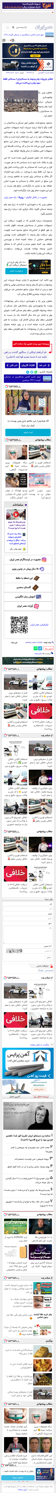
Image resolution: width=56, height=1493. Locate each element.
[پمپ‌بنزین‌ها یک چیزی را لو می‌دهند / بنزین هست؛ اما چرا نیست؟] (16, 514)
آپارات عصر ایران (25, 606)
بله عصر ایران (10, 197)
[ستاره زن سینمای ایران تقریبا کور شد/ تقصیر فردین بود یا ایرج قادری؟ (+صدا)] (28, 1115)
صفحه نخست (49, 73)
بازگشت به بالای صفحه (40, 1044)
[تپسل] (6, 386)
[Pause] (8, 412)
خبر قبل (13, 365)
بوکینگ (40, 970)
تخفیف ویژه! (18, 1477)
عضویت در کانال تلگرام (36, 197)
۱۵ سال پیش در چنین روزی (25, 569)
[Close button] (53, 1465)
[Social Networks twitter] (31, 372)
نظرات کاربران (28, 365)
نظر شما (49, 899)
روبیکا (21, 197)
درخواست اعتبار (16, 271)
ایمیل (50, 913)
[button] (10, 40)
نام (51, 904)
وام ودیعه (38, 653)
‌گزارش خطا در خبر (49, 649)
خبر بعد (42, 365)
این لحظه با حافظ (24, 578)
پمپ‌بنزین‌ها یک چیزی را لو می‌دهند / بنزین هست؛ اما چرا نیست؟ (16, 525)
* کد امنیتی (48, 946)
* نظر (50, 923)
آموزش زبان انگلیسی (25, 597)
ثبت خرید (28, 432)
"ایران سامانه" (22, 1489)
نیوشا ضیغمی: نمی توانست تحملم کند (31, 1159)
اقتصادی (40, 73)
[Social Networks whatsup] (35, 372)
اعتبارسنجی (49, 970)
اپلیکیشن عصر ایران (39, 625)
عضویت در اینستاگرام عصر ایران (25, 560)
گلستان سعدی (24, 587)
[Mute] (13, 412)
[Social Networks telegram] (27, 372)
